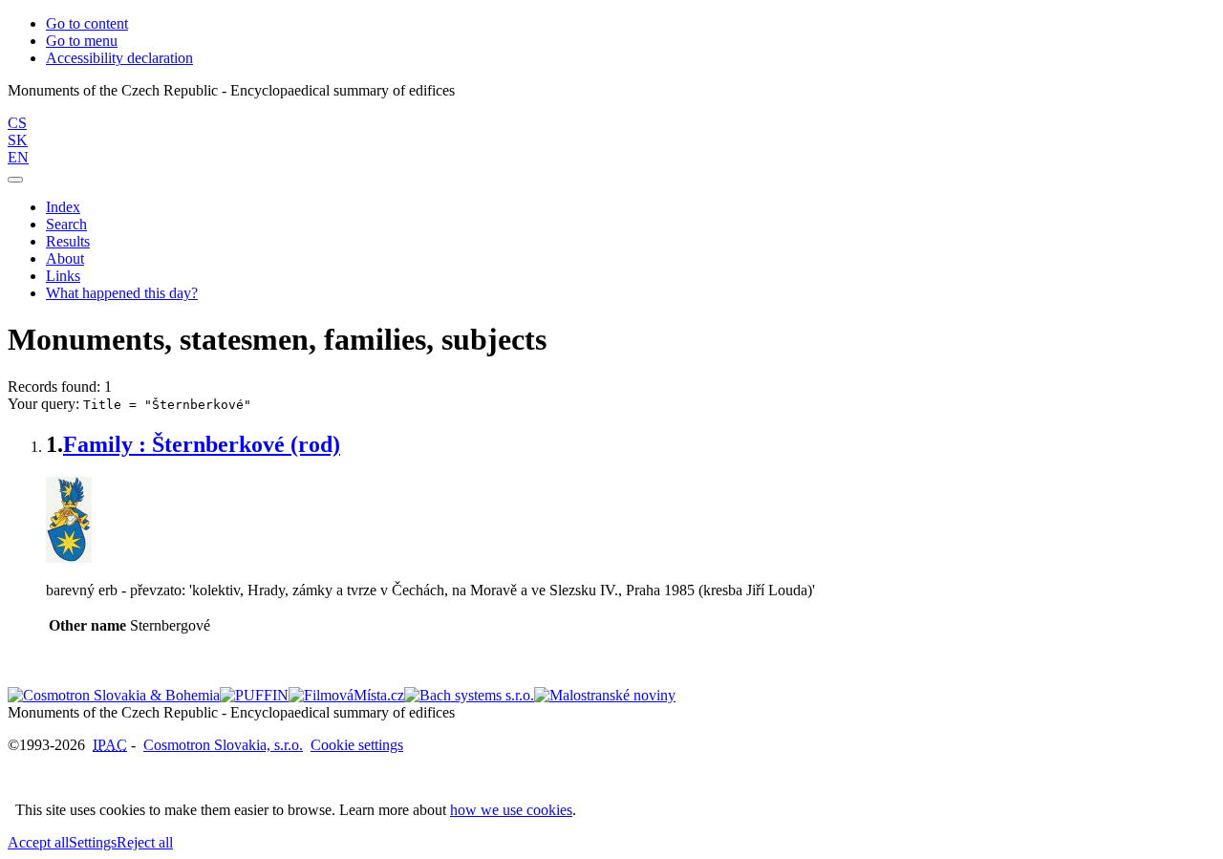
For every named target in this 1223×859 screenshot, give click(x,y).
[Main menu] (15, 180)
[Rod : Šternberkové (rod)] (69, 557)
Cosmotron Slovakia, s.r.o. (223, 745)
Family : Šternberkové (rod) (201, 444)
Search (66, 224)
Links (63, 276)
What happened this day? (122, 293)
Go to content (87, 23)
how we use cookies (511, 810)
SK (18, 140)
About (65, 258)
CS (17, 123)
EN (18, 157)
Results (68, 241)
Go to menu (82, 40)
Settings (93, 842)
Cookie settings (357, 745)
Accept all (38, 842)
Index (63, 207)
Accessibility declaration (119, 58)
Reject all (145, 842)
